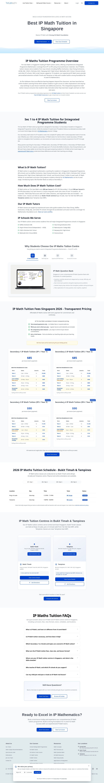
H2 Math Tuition (34, 749)
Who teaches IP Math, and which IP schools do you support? (46, 667)
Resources (57, 3)
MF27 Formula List (58, 749)
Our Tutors (8, 747)
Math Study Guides (59, 758)
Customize (29, 772)
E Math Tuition (33, 760)
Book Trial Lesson (42, 42)
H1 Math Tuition (34, 755)
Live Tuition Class (27, 3)
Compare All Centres (52, 598)
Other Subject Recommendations (14, 749)
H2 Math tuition (56, 93)
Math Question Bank (59, 752)
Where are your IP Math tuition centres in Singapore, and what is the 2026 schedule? (49, 659)
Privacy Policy (56, 778)
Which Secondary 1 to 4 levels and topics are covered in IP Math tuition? (50, 644)
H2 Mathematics (42, 131)
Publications (9, 755)
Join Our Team (9, 758)
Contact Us (91, 3)
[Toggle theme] (82, 3)
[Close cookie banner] (89, 766)
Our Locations (82, 743)
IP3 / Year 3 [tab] (59, 482)
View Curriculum (52, 100)
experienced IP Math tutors (26, 151)
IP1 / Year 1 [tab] (30, 482)
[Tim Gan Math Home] (11, 3)
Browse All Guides (59, 696)
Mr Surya (69, 495)
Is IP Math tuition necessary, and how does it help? (43, 637)
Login (77, 3)
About (66, 3)
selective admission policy (81, 505)
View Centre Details (34, 577)
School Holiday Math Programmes (38, 747)
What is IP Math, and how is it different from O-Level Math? (46, 629)
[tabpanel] (52, 495)
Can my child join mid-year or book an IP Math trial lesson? (46, 675)
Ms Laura (69, 500)
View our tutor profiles (45, 212)
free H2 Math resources (41, 95)
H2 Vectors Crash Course (36, 752)
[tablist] (52, 482)
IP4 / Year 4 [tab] (74, 482)
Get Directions (35, 582)
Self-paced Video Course (43, 3)
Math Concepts (58, 747)
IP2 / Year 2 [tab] (45, 482)
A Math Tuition (33, 758)
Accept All (37, 772)
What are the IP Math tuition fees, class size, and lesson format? (48, 651)
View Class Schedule (61, 42)
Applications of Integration (61, 760)
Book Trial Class (43, 696)
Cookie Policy (64, 778)
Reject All (18, 772)
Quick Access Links (10, 752)
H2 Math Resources (59, 755)
